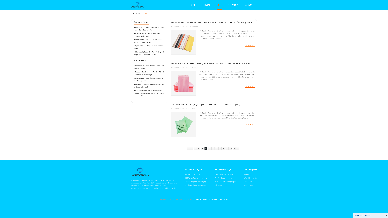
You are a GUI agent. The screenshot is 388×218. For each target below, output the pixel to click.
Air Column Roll (221, 185)
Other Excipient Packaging (195, 181)
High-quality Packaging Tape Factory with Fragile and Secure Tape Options (149, 53)
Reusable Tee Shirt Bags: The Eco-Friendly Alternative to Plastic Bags (149, 73)
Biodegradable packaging (196, 185)
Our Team (248, 181)
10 (223, 148)
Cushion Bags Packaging (225, 174)
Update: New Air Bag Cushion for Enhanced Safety (149, 47)
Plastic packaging (192, 174)
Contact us (233, 5)
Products (206, 5)
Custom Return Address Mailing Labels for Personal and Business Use (149, 28)
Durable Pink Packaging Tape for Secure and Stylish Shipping (205, 104)
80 (234, 148)
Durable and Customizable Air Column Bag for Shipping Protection (149, 85)
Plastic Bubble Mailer (223, 178)
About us (249, 5)
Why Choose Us (250, 178)
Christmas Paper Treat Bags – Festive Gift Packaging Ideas (149, 67)
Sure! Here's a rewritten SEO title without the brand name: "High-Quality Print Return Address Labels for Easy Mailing (211, 24)
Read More (250, 45)
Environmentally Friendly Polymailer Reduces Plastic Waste (147, 34)
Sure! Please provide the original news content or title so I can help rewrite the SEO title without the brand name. (149, 93)
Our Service (248, 185)
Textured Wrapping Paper (225, 181)
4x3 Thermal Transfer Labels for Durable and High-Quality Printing (148, 40)
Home (192, 5)
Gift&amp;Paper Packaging (196, 178)
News (219, 5)
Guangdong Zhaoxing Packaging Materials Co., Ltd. (210, 199)
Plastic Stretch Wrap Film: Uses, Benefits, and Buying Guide (148, 79)
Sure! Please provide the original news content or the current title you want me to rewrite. (210, 65)
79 (231, 148)
